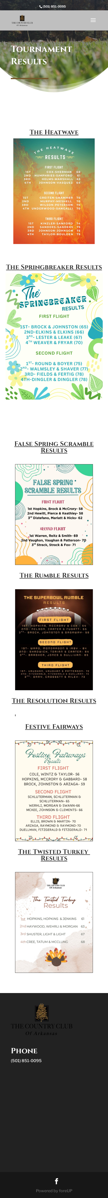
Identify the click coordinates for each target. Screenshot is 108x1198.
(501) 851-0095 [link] (26, 1060)
